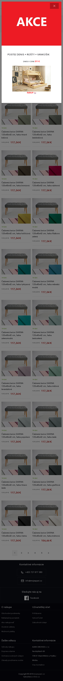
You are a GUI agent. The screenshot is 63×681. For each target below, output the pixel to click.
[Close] (54, 6)
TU (35, 93)
